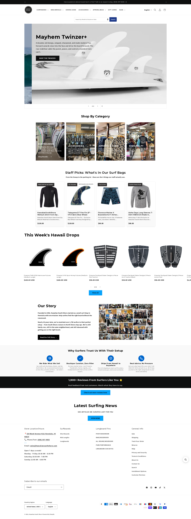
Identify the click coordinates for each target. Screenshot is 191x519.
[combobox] (91, 19)
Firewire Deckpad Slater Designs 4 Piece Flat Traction (103, 276)
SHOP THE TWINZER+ (41, 58)
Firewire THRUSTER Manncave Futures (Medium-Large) (37, 276)
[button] (42, 10)
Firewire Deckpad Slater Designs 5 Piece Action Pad (168, 276)
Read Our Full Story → (48, 337)
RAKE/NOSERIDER (102, 437)
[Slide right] (100, 287)
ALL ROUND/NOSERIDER (104, 441)
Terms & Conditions (139, 456)
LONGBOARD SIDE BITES (104, 449)
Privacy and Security (139, 452)
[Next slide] (97, 106)
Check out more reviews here (95, 392)
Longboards (64, 441)
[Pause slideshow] (102, 106)
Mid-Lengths (64, 437)
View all (95, 293)
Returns (135, 445)
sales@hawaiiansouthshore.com (43, 446)
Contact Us (136, 464)
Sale (133, 434)
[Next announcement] (166, 2)
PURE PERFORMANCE (103, 445)
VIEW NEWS (95, 418)
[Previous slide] (88, 106)
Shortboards (65, 434)
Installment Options (139, 471)
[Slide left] (91, 287)
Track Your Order (138, 441)
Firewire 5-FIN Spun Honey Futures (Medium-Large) (72, 276)
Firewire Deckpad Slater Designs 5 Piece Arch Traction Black (136, 276)
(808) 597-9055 (44, 440)
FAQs (133, 449)
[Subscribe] (61, 487)
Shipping (135, 437)
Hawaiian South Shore (35, 514)
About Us (135, 460)
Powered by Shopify (48, 514)
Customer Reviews (138, 475)
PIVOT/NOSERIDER (102, 434)
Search (113, 19)
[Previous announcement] (25, 2)
